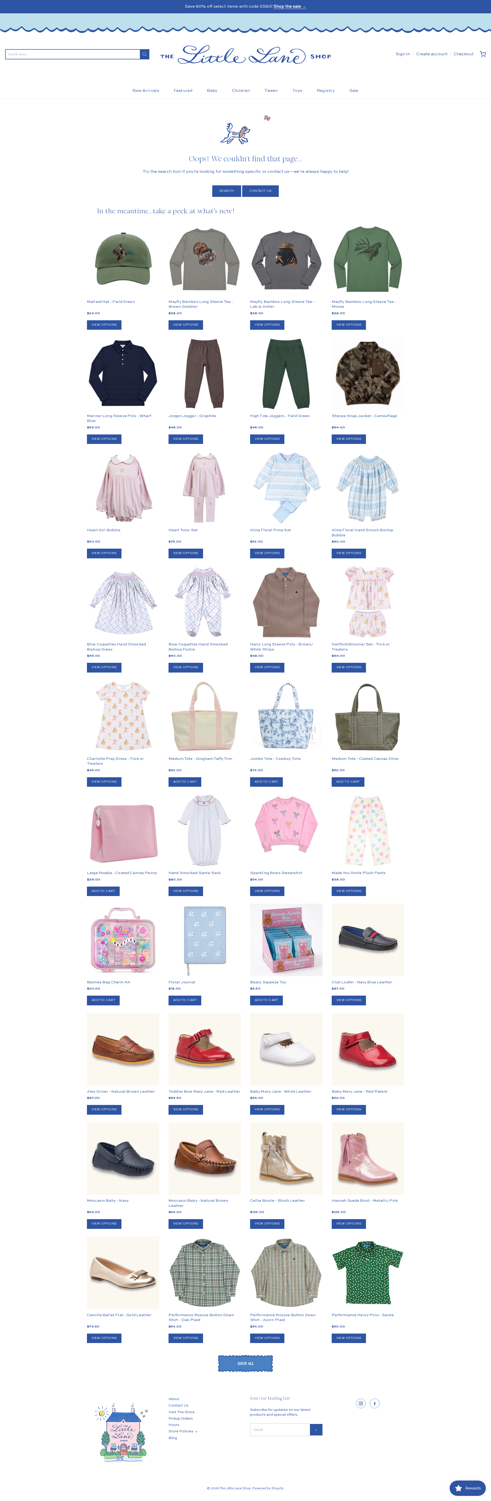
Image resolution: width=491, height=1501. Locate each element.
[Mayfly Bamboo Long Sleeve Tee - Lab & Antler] (286, 259)
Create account (432, 54)
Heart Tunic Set (183, 530)
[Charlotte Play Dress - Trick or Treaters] (123, 716)
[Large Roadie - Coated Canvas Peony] (123, 830)
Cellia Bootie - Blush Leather (277, 1200)
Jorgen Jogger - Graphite (192, 416)
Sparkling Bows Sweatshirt (276, 873)
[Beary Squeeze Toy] (286, 940)
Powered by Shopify (267, 1488)
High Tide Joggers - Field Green (280, 416)
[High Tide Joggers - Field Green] (286, 373)
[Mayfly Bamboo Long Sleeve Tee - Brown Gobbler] (205, 259)
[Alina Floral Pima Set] (286, 488)
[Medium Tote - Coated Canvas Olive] (368, 716)
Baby (212, 91)
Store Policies (181, 1431)
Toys (297, 91)
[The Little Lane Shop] (245, 54)
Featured (183, 91)
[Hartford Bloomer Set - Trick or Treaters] (368, 602)
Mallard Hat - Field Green (111, 302)
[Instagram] (361, 1403)
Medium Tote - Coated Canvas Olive (365, 759)
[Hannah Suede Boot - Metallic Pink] (368, 1158)
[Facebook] (375, 1403)
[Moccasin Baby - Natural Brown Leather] (205, 1158)
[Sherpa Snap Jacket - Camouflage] (368, 391)
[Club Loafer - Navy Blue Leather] (368, 940)
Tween (271, 91)
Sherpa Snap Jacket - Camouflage (364, 416)
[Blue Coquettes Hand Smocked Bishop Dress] (123, 602)
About (174, 1399)
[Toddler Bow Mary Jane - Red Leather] (205, 1049)
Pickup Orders (181, 1418)
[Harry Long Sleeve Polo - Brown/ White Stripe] (286, 602)
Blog (173, 1438)
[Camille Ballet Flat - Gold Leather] (123, 1273)
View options (104, 324)
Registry (326, 91)
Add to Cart (185, 781)
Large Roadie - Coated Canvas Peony (122, 873)
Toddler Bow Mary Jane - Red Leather (204, 1091)
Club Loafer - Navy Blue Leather (362, 982)
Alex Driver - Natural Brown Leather (121, 1091)
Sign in (403, 54)
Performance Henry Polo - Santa (363, 1315)
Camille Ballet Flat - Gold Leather (119, 1315)
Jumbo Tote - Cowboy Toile (275, 759)
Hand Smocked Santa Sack (195, 873)
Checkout (464, 54)
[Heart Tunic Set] (205, 488)
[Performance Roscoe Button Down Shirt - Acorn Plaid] (286, 1273)
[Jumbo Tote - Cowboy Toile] (286, 716)
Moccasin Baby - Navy (108, 1200)
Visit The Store (182, 1412)
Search (226, 191)
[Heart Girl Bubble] (123, 488)
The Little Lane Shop (235, 1488)
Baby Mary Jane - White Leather (280, 1091)
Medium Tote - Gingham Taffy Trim (200, 759)
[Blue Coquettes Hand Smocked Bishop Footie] (205, 602)
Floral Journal (182, 982)
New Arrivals (145, 91)
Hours (174, 1425)
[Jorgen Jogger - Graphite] (205, 373)
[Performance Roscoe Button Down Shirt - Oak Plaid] (205, 1273)
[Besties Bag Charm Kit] (123, 940)
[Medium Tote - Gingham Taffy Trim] (205, 716)
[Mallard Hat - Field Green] (123, 259)
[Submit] (144, 54)
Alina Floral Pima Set (270, 530)
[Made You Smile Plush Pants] (368, 830)
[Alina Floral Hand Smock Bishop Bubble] (368, 488)
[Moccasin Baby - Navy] (123, 1158)
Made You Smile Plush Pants (359, 873)
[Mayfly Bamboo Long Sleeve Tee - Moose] (368, 259)
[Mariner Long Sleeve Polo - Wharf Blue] (123, 373)
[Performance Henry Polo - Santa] (368, 1273)
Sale (354, 91)
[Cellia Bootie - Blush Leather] (286, 1158)
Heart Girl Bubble (104, 530)
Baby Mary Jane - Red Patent (360, 1091)
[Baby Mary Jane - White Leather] (286, 1049)
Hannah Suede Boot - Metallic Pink (365, 1200)
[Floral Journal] (205, 940)
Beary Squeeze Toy (268, 982)
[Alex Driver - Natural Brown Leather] (123, 1049)
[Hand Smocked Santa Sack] (205, 830)
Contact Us (260, 191)
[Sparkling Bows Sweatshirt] (286, 824)
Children (241, 91)
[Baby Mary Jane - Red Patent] (368, 1049)
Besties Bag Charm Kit (108, 982)
